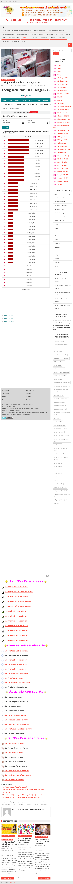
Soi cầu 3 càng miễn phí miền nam (61, 440)
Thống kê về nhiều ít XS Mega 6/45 (10, 804)
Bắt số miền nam (8, 34)
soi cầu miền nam (58, 473)
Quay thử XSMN (62, 175)
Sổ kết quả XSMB (62, 78)
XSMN (68, 34)
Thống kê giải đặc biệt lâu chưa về (62, 495)
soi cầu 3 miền (57, 445)
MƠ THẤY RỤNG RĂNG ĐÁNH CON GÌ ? (15, 787)
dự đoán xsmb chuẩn (59, 402)
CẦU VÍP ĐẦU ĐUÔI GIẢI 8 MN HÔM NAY (16, 724)
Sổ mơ (24, 41)
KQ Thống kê (10, 802)
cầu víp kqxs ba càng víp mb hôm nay (62, 300)
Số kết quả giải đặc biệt (60, 487)
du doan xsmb (57, 365)
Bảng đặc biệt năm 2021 (60, 355)
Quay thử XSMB (62, 172)
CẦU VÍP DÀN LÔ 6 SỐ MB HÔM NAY (16, 616)
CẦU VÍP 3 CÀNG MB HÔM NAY (14, 678)
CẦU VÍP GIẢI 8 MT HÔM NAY (13, 753)
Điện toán (44, 38)
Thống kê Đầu (61, 143)
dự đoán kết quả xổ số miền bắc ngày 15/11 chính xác (25, 840)
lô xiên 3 (66, 429)
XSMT (4, 38)
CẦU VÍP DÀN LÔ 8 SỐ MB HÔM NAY (16, 621)
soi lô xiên (56, 480)
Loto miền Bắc (62, 162)
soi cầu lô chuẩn (58, 466)
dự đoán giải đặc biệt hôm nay (62, 382)
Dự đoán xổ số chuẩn (38, 34)
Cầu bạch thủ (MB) (63, 116)
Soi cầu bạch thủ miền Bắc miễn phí (61, 449)
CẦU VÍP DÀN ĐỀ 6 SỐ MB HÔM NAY (15, 664)
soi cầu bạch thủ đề (59, 454)
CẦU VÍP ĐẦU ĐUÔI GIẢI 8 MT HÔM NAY (16, 771)
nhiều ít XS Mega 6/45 (32, 802)
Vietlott (24, 38)
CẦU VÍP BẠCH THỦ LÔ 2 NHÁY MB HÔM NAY (19, 592)
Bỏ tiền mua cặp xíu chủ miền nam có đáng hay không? (9, 844)
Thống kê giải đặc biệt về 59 (61, 500)
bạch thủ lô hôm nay (59, 348)
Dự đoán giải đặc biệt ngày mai (62, 386)
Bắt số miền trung (22, 34)
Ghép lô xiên (57, 418)
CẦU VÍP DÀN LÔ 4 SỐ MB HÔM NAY (16, 611)
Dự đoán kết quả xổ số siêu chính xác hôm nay (61, 391)
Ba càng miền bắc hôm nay (61, 344)
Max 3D (59, 97)
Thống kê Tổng (62, 153)
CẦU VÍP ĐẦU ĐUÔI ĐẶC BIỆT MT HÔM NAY (18, 775)
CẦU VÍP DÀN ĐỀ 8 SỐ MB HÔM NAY (15, 669)
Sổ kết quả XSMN (62, 81)
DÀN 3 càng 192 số (59, 369)
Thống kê (62, 38)
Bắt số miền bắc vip (39, 30)
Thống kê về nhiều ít (43, 802)
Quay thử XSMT (62, 178)
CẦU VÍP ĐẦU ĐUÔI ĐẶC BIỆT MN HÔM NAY (18, 729)
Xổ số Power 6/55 (63, 94)
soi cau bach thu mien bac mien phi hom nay (36, 20)
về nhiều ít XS (22, 804)
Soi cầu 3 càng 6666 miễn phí (61, 435)
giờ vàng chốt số (58, 422)
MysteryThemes (12, 882)
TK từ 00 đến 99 (62, 159)
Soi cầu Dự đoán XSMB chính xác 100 (61, 458)
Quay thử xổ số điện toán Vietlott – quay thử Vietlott (42, 841)
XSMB (61, 34)
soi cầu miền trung (58, 477)
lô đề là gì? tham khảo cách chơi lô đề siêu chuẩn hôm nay (9, 878)
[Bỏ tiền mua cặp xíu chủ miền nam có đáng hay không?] (9, 829)
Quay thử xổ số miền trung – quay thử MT (45, 878)
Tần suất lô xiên (58, 503)
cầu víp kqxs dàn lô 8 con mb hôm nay (62, 280)
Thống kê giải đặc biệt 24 (60, 491)
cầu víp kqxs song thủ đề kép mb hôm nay (62, 293)
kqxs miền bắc (57, 429)
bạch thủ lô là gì (58, 351)
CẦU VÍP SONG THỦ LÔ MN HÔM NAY (16, 720)
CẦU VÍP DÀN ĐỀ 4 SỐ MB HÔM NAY (15, 660)
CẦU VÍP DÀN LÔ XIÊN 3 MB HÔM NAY (16, 635)
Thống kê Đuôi (62, 146)
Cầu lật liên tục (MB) (64, 119)
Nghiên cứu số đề (52, 34)
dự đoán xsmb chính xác (60, 405)
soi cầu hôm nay (58, 463)
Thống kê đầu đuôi (63, 130)
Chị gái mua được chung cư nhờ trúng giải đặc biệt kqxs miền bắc (24, 795)
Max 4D (59, 100)
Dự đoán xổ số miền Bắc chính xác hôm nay (62, 414)
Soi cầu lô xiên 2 (58, 470)
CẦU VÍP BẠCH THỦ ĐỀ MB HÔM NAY (16, 651)
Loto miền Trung (62, 168)
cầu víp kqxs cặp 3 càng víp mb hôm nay (63, 287)
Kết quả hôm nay (14, 38)
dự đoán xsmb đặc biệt (60, 409)
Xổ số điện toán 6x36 (64, 106)
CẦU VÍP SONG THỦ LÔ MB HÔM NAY (16, 597)
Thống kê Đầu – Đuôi (64, 149)
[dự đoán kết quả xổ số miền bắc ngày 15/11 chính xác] (26, 829)
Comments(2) (42, 85)
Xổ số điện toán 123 (63, 110)
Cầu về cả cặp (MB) (63, 122)
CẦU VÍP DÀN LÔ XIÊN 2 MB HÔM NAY (16, 631)
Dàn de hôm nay (58, 379)
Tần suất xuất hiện (63, 156)
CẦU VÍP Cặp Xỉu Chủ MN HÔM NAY (15, 715)
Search (56, 54)
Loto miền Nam (62, 165)
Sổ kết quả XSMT (62, 84)
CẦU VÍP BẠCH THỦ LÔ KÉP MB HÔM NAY (18, 601)
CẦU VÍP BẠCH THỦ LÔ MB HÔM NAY (16, 587)
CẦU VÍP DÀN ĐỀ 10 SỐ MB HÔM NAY (16, 673)
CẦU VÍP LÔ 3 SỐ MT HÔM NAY (14, 780)
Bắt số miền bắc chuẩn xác (56, 30)
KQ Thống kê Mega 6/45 (20, 802)
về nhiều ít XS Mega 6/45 (33, 804)
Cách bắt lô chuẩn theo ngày (61, 358)
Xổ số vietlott (61, 87)
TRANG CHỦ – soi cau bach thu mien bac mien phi (17, 30)
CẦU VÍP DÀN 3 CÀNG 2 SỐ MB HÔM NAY (17, 682)
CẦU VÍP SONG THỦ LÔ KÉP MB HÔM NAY (18, 606)
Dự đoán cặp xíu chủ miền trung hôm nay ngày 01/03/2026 (22, 797)
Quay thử (15, 41)
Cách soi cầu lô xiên (59, 362)
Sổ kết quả (34, 38)
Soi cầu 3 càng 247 (59, 432)
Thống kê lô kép (62, 140)
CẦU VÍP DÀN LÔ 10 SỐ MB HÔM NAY (16, 626)
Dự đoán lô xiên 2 (58, 395)
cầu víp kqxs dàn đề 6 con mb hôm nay (62, 306)
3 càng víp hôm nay (59, 341)
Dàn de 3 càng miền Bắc (60, 376)
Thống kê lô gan (62, 134)
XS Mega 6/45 (43, 804)
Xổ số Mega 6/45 (62, 91)
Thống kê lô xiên (62, 137)
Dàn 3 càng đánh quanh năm (61, 372)
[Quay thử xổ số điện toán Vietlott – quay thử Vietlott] (42, 829)
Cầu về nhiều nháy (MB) (61, 126)
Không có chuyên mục (59, 425)
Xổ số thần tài (62, 113)
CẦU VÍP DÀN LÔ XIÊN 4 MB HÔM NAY (16, 640)
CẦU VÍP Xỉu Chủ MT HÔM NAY (14, 744)
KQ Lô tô (5, 41)
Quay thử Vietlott (63, 181)
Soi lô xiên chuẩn (58, 484)
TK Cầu (53, 38)
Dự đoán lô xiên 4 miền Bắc (61, 399)
